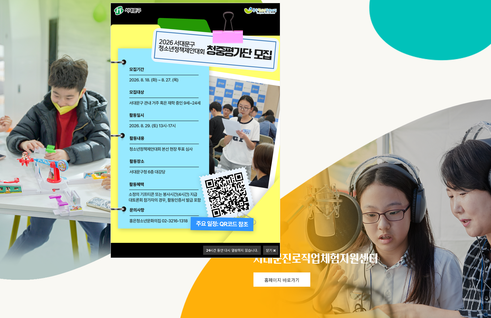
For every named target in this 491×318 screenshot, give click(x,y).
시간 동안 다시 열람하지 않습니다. (232, 250)
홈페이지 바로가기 (281, 279)
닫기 (269, 250)
